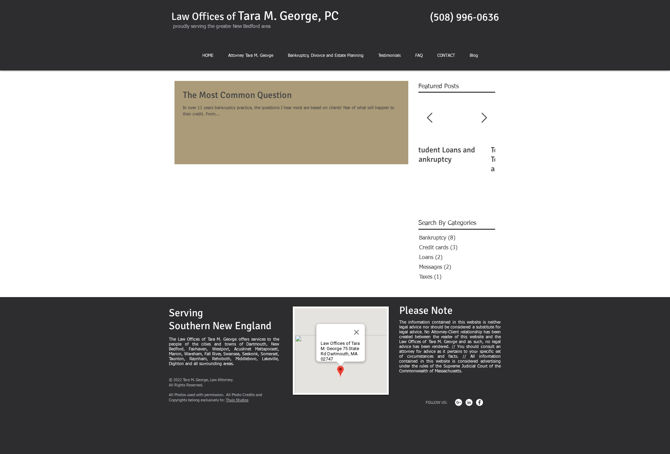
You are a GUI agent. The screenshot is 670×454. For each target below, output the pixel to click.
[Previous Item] (429, 118)
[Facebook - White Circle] (479, 402)
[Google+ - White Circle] (458, 402)
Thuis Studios (237, 400)
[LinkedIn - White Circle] (469, 402)
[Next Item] (484, 118)
